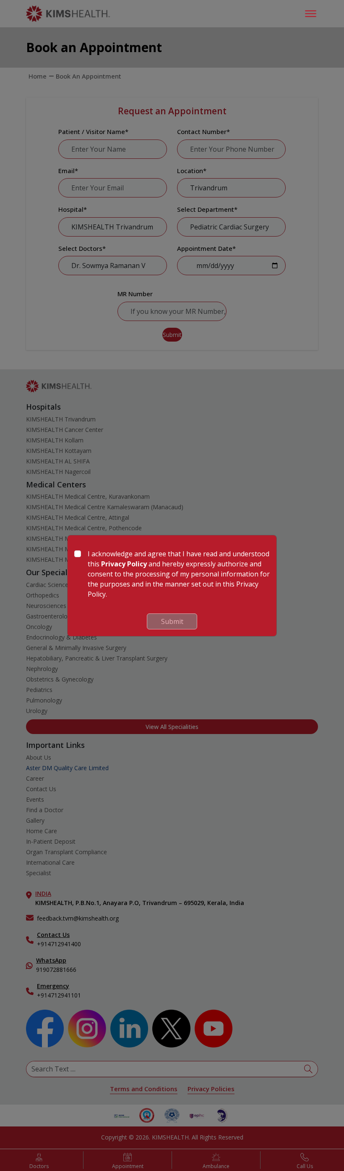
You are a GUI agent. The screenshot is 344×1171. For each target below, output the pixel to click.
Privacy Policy (124, 563)
